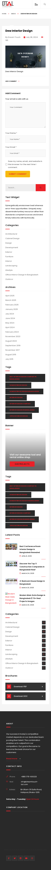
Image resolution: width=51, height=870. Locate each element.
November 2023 (12, 336)
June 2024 (10, 318)
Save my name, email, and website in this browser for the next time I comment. (25, 164)
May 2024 (9, 322)
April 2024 (10, 327)
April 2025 (9, 295)
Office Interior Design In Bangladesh (21, 274)
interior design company (20, 404)
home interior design (18, 385)
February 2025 (12, 304)
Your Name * (11, 133)
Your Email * (11, 147)
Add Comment (11, 81)
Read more (12, 758)
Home (4, 14)
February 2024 (12, 332)
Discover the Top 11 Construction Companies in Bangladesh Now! (32, 566)
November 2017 (12, 350)
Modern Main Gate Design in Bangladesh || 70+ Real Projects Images (32, 598)
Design (8, 243)
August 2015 (10, 354)
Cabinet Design (12, 238)
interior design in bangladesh (22, 410)
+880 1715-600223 (29, 776)
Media (13, 14)
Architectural (11, 234)
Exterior (8, 252)
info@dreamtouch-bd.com (29, 783)
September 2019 (12, 345)
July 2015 (9, 359)
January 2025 (11, 309)
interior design (16, 397)
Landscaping (11, 265)
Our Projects (22, 464)
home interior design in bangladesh (24, 391)
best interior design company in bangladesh (23, 378)
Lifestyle (9, 270)
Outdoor (9, 279)
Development (11, 247)
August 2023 (11, 341)
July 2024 (9, 313)
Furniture (9, 256)
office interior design (19, 416)
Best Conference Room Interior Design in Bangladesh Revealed (30, 549)
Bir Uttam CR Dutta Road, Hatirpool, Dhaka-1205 (31, 791)
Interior (8, 261)
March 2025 (10, 300)
